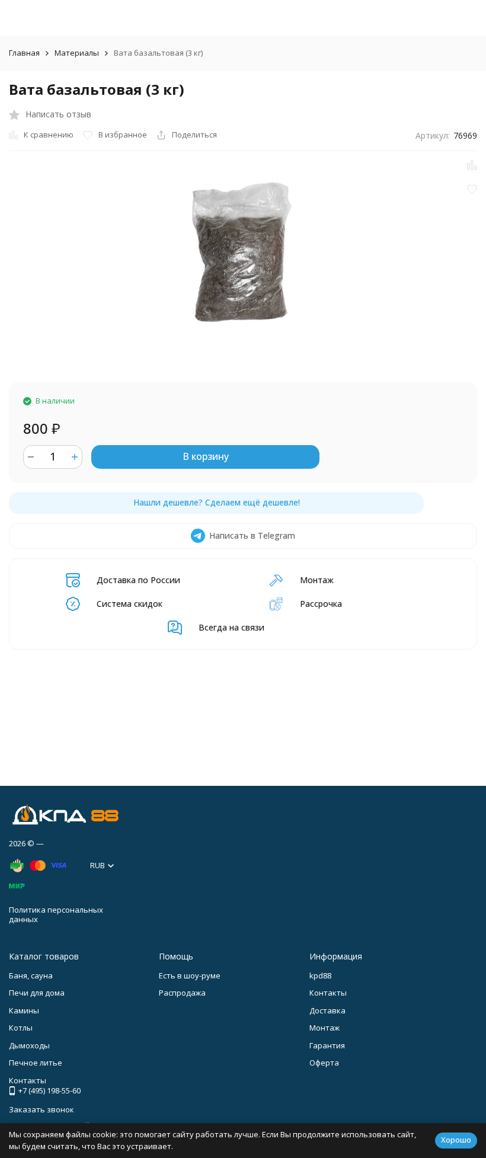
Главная (24, 52)
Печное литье (35, 1062)
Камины (24, 1010)
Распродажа (182, 992)
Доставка (327, 1010)
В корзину (206, 456)
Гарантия (327, 1045)
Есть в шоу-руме (189, 975)
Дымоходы (29, 1045)
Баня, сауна (31, 975)
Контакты (328, 992)
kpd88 (320, 975)
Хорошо (456, 1139)
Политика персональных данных (56, 914)
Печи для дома (37, 992)
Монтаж (324, 1027)
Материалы (77, 52)
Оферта (324, 1062)
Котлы (21, 1027)
